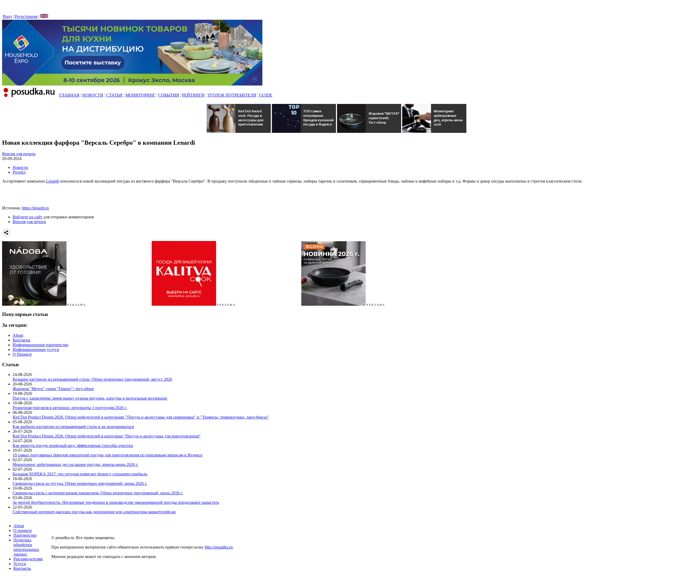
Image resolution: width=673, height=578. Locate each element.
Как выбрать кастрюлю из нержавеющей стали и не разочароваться (73, 426)
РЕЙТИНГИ (193, 95)
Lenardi (52, 181)
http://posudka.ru (219, 547)
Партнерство (25, 535)
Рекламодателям (28, 559)
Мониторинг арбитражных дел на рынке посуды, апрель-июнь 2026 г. (75, 464)
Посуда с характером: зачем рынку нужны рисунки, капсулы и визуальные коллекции (90, 398)
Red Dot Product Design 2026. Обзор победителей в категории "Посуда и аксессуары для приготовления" (107, 436)
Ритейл (19, 172)
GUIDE (265, 95)
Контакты (21, 340)
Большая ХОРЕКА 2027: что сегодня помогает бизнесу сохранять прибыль (80, 474)
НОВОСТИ (92, 95)
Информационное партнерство (40, 345)
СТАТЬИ (114, 95)
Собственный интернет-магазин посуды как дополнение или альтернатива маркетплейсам (94, 512)
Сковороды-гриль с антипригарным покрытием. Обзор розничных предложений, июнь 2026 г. (98, 493)
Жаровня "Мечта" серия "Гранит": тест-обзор (53, 388)
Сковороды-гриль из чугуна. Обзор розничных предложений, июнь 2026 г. (80, 483)
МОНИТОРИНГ (140, 95)
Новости (20, 167)
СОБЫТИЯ (168, 95)
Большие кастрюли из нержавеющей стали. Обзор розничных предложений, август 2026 (92, 379)
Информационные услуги (36, 349)
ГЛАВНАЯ (69, 95)
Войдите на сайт (27, 217)
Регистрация (26, 16)
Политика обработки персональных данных (26, 547)
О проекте (22, 530)
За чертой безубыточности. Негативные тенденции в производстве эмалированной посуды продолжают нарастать (116, 502)
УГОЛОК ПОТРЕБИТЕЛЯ (231, 95)
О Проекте (22, 354)
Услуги (19, 563)
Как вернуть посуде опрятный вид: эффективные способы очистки (73, 445)
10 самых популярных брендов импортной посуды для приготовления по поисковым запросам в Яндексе (107, 455)
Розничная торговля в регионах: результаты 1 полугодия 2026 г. (70, 407)
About (18, 335)
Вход (7, 16)
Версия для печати (18, 154)
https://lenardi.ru (35, 208)
